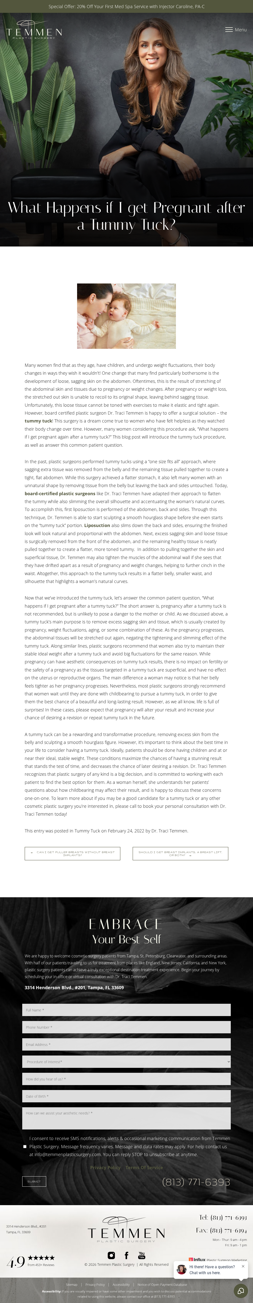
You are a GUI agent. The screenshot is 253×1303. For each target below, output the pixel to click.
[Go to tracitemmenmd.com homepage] (67, 29)
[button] (229, 29)
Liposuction (97, 525)
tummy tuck (38, 421)
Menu (241, 30)
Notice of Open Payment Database (162, 1284)
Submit (34, 1181)
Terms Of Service (144, 1167)
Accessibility (121, 1284)
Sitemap (72, 1284)
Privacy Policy (105, 1167)
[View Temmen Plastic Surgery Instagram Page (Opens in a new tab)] (111, 1256)
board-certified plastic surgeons (60, 493)
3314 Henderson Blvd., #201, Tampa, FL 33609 (74, 987)
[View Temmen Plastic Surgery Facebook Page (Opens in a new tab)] (126, 1256)
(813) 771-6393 (196, 1181)
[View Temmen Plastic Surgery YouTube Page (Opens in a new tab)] (141, 1256)
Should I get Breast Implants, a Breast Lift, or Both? (180, 854)
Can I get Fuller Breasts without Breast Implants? (72, 854)
